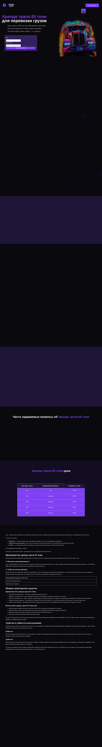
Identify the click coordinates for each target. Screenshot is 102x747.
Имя (7, 37)
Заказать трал (20, 48)
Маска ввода (9, 42)
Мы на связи (92, 5)
